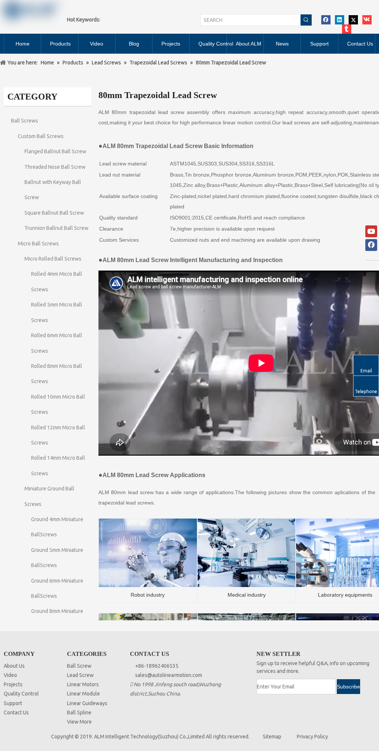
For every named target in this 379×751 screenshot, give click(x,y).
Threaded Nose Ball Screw (54, 167)
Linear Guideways (87, 703)
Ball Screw (79, 666)
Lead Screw (80, 675)
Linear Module (83, 694)
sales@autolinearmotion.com (168, 675)
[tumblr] (346, 29)
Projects (13, 684)
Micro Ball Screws (38, 244)
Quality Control (21, 694)
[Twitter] (353, 19)
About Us (14, 666)
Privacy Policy (312, 737)
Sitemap (272, 737)
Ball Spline (79, 712)
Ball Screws (24, 121)
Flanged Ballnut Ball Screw (55, 151)
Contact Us (16, 712)
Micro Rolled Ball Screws (52, 259)
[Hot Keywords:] (306, 20)
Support (13, 703)
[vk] (367, 19)
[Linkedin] (339, 19)
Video (10, 675)
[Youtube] (371, 231)
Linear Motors (83, 684)
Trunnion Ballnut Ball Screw (56, 228)
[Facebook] (326, 19)
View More (79, 722)
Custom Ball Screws (41, 136)
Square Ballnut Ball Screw (54, 213)
